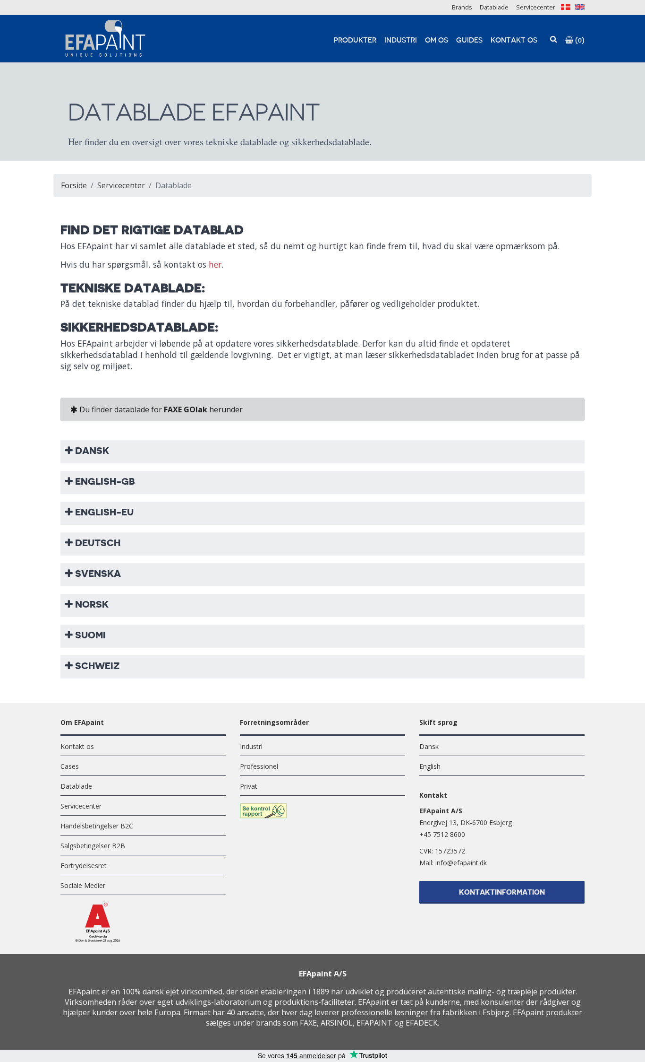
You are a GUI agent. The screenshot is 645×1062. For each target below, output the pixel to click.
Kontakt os (514, 40)
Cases (69, 766)
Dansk (429, 746)
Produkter (355, 40)
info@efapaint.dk (461, 862)
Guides (469, 40)
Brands (462, 7)
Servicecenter (535, 7)
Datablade (494, 7)
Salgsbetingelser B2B (92, 845)
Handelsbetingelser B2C (96, 825)
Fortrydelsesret (83, 865)
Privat (248, 786)
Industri (400, 40)
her (215, 264)
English (430, 766)
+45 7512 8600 (442, 834)
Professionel (259, 766)
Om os (436, 40)
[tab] (322, 450)
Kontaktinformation (502, 892)
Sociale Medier (82, 885)
